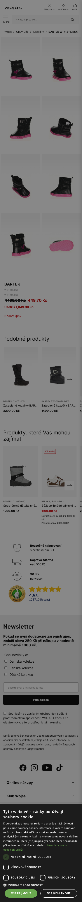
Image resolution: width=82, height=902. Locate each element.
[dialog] (41, 451)
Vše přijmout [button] (21, 893)
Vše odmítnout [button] (59, 893)
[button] (41, 885)
